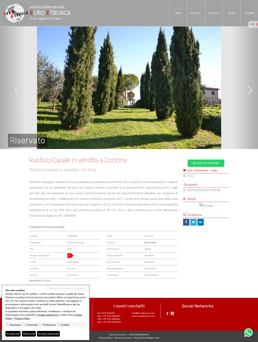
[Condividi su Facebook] (186, 222)
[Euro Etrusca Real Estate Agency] (15, 13)
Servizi (231, 13)
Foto (190, 176)
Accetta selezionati (48, 333)
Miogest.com (152, 338)
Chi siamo (214, 13)
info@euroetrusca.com (143, 313)
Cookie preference (47, 314)
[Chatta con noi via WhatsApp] (248, 332)
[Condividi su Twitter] (193, 222)
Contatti (249, 13)
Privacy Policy (106, 338)
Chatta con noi (207, 163)
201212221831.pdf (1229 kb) (203, 190)
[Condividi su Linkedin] (200, 222)
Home (178, 13)
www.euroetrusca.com (143, 316)
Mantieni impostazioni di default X (68, 288)
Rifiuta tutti (29, 333)
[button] (13, 87)
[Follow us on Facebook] (167, 314)
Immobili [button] (195, 13)
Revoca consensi (123, 338)
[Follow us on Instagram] (172, 314)
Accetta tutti (12, 333)
